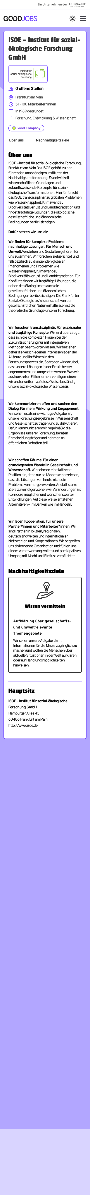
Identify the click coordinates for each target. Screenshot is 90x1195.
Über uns (16, 141)
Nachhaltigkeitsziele (52, 141)
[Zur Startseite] (20, 18)
